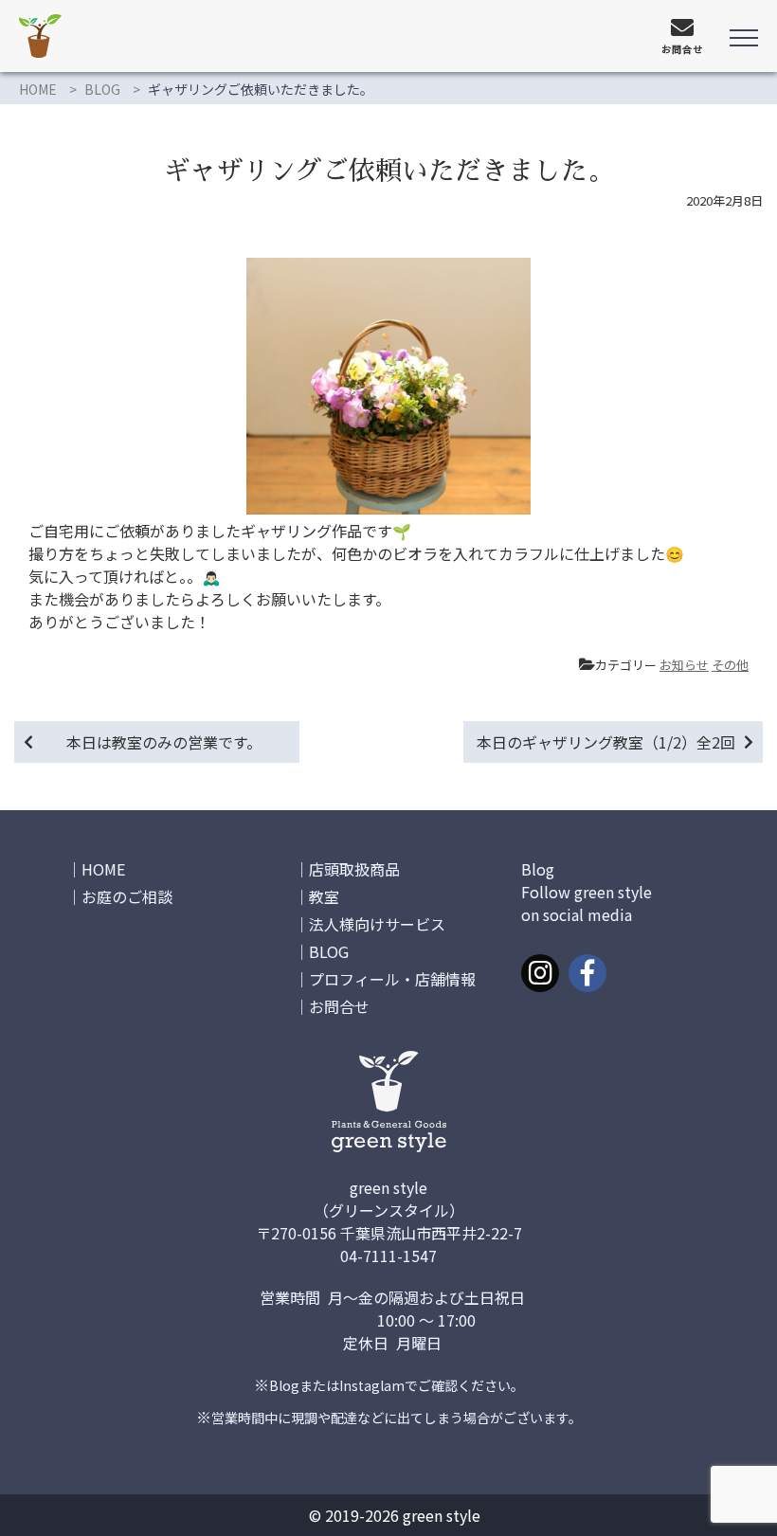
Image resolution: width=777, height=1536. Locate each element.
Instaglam (372, 1385)
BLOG (102, 89)
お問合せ (339, 1006)
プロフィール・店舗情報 (392, 978)
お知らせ (684, 665)
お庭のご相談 (126, 896)
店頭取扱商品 (354, 869)
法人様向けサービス (377, 924)
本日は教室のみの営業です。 (164, 742)
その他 (730, 665)
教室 (324, 896)
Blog (284, 1385)
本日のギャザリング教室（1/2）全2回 (606, 742)
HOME (38, 89)
